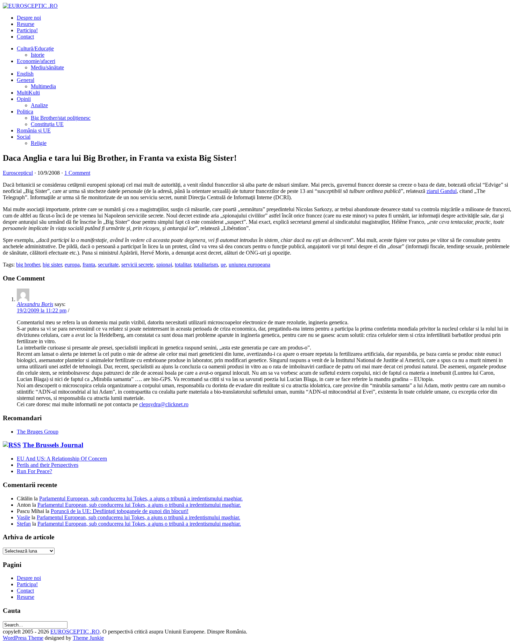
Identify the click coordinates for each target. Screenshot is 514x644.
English (25, 74)
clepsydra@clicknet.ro (163, 404)
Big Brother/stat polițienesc (61, 118)
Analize (39, 105)
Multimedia (43, 86)
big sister (52, 265)
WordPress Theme (23, 638)
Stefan (24, 524)
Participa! (27, 30)
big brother (28, 265)
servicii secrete (137, 265)
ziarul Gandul (442, 191)
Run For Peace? (34, 471)
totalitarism (206, 265)
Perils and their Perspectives (47, 465)
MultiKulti (28, 93)
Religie (39, 143)
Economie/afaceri (36, 61)
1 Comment (77, 173)
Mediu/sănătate (47, 67)
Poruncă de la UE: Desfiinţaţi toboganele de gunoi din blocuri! (119, 511)
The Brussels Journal (53, 445)
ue (223, 265)
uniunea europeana (249, 265)
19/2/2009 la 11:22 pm (41, 310)
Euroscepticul (18, 173)
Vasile (23, 517)
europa (72, 265)
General (25, 80)
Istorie (37, 55)
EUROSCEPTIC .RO (75, 632)
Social (23, 137)
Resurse (25, 24)
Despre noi (29, 18)
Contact (25, 37)
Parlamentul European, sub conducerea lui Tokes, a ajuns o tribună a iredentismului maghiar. (141, 498)
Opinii (24, 99)
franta (89, 265)
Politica (25, 112)
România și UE (34, 130)
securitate (108, 265)
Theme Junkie (88, 638)
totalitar (183, 265)
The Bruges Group (37, 432)
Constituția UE (47, 124)
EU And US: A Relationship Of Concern (62, 459)
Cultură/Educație (35, 48)
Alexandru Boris (35, 304)
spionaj (164, 265)
